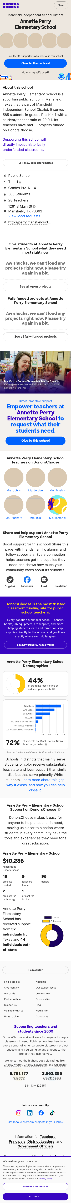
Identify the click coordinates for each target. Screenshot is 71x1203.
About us (41, 981)
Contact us (42, 1016)
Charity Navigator (35, 1064)
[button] (10, 581)
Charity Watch (13, 1064)
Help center (35, 970)
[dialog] (35, 1179)
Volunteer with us (13, 1010)
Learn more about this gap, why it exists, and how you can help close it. (36, 785)
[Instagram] (19, 1113)
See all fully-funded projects (35, 337)
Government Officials (35, 1146)
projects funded (52, 1075)
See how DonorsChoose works (35, 644)
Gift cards (9, 993)
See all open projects (36, 286)
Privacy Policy (45, 1178)
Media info (42, 1010)
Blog (38, 1004)
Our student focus (46, 987)
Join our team (43, 993)
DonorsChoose (11, 5)
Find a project (12, 981)
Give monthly (11, 987)
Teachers (47, 1137)
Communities (43, 999)
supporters (19, 1075)
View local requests (24, 216)
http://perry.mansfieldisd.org (29, 222)
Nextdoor (61, 586)
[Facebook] (41, 1113)
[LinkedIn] (30, 1113)
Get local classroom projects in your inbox (35, 1122)
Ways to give (11, 1016)
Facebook (27, 586)
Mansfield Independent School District (35, 15)
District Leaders (40, 1141)
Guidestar (60, 1064)
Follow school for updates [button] (37, 162)
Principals (17, 1141)
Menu (61, 5)
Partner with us (12, 999)
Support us (10, 1004)
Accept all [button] (35, 1196)
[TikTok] (52, 1113)
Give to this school (35, 63)
